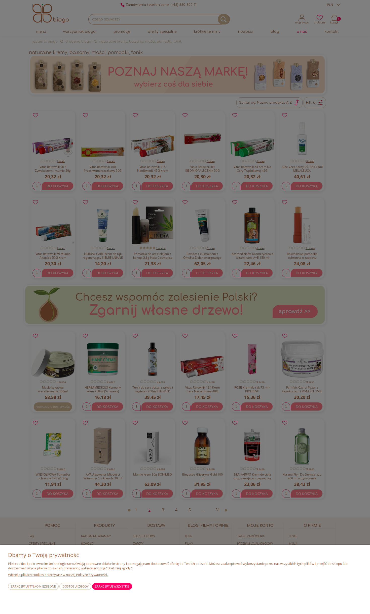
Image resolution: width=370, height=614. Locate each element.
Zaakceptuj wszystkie (112, 586)
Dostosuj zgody (75, 586)
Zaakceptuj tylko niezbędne (33, 586)
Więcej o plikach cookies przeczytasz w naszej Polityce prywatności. (58, 574)
